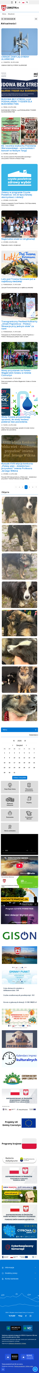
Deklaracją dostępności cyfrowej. (17, 1343)
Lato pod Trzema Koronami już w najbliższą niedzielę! (18, 280)
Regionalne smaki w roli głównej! (18, 239)
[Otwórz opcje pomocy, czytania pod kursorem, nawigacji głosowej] (35, 1369)
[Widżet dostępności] (15, 2)
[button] (12, 1316)
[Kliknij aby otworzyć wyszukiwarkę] (27, 2)
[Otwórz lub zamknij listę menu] (35, 730)
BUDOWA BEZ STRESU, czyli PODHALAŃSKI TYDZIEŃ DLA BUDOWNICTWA (16, 101)
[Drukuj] (36, 19)
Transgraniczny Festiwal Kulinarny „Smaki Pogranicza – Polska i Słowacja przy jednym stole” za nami (19, 325)
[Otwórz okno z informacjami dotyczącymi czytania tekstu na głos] (2, 19)
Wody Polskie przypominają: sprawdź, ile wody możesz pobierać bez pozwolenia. (16, 419)
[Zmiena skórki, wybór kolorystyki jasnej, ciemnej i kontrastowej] (19, 2)
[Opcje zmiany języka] (23, 2)
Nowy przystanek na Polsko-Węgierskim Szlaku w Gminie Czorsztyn (16, 373)
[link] (19, 41)
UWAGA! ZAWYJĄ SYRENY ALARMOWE (15, 57)
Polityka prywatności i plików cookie (23, 1366)
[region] (19, 758)
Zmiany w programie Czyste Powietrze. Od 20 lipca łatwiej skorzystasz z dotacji (16, 194)
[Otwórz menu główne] (12, 2)
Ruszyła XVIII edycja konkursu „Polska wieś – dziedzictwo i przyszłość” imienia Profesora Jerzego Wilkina (17, 467)
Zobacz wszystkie (19, 778)
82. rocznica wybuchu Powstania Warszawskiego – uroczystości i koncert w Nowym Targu (18, 148)
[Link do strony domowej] (15, 8)
